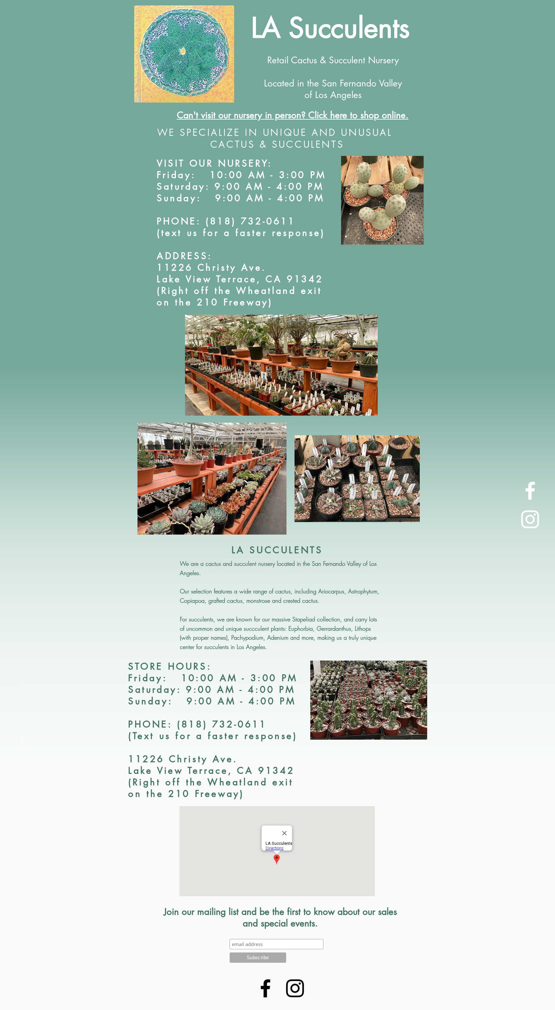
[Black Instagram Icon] (295, 988)
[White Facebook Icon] (530, 491)
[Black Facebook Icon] (265, 988)
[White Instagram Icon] (530, 519)
